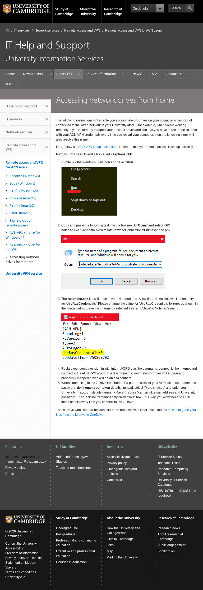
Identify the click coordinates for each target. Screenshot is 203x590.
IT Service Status (170, 457)
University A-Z (15, 577)
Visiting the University (122, 557)
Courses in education (71, 562)
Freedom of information (22, 553)
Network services (47, 30)
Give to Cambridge (120, 539)
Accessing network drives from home (22, 259)
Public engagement (172, 545)
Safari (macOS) (21, 213)
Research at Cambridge (113, 11)
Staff (8, 84)
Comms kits (115, 480)
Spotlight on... (167, 551)
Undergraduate (67, 528)
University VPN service (24, 273)
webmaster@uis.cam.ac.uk (27, 462)
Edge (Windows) (22, 183)
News (136, 73)
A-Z (154, 73)
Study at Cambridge (64, 11)
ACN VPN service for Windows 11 (23, 235)
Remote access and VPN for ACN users (133, 30)
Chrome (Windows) (25, 175)
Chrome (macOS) (23, 198)
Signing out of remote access (19, 223)
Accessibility (14, 548)
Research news (169, 528)
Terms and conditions (20, 572)
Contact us (173, 73)
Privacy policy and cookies (24, 558)
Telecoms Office (169, 463)
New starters (33, 73)
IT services (22, 30)
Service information (101, 73)
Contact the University (21, 543)
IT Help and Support (21, 106)
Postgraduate (65, 534)
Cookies (11, 474)
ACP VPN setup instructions (98, 147)
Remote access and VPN (82, 30)
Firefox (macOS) (22, 205)
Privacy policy (15, 468)
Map (110, 551)
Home (7, 30)
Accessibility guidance (123, 457)
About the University (88, 11)
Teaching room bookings (73, 468)
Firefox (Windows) (24, 190)
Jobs (110, 545)
